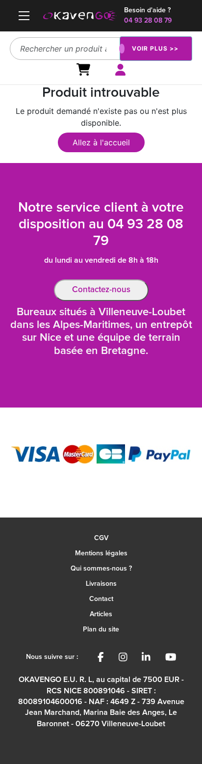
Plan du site (101, 629)
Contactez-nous (101, 290)
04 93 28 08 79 (148, 20)
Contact (101, 599)
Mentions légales (101, 553)
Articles (101, 614)
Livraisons (101, 583)
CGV (101, 538)
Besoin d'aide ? (147, 10)
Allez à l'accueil (101, 142)
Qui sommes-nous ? (101, 568)
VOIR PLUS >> (155, 48)
